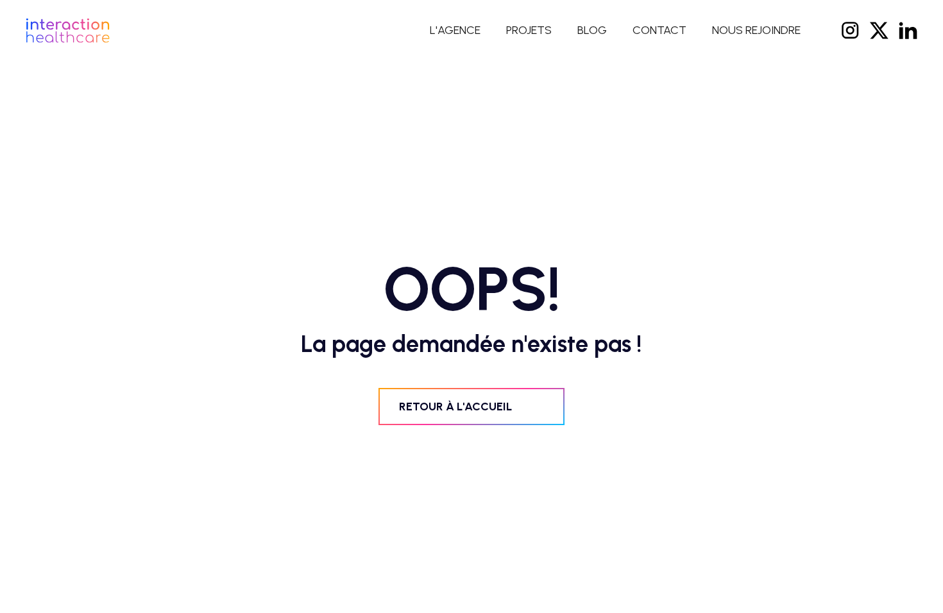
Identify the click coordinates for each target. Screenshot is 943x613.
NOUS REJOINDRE (756, 30)
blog (592, 30)
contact (659, 30)
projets (529, 30)
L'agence (455, 30)
